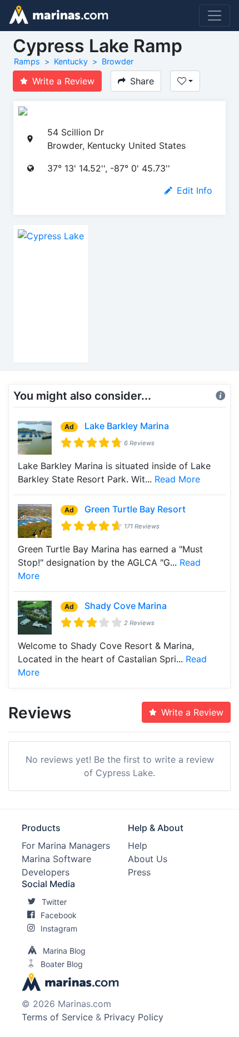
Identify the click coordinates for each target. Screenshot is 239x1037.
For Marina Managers (66, 845)
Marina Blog (64, 950)
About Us (147, 858)
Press (139, 872)
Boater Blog (62, 964)
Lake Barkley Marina (126, 425)
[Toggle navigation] (214, 15)
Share (142, 81)
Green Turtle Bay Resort (135, 509)
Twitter (54, 902)
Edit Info (194, 190)
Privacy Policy (133, 1017)
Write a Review (63, 81)
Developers (45, 872)
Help (137, 845)
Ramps (27, 61)
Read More (177, 479)
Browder (117, 61)
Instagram (59, 928)
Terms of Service (57, 1017)
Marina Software (56, 858)
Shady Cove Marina (125, 605)
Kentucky (71, 61)
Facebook (59, 915)
